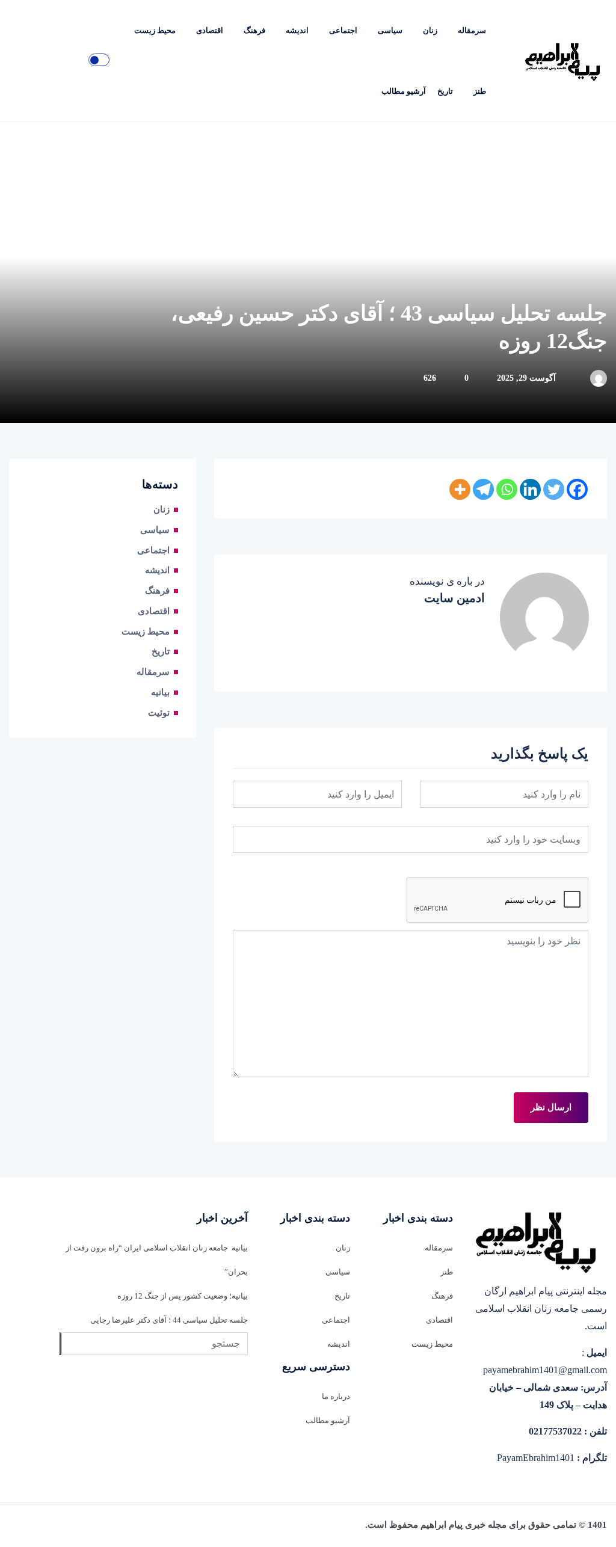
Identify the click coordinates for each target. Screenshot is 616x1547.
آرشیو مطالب (403, 91)
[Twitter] (553, 489)
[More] (459, 489)
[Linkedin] (530, 489)
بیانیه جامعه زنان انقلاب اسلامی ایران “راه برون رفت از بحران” (156, 1259)
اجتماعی (343, 30)
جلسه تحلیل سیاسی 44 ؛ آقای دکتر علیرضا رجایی (169, 1319)
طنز (479, 91)
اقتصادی (209, 30)
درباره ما (336, 1396)
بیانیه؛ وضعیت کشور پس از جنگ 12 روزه (182, 1295)
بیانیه (160, 692)
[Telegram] (483, 489)
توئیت (159, 713)
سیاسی (390, 30)
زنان (430, 30)
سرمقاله (472, 30)
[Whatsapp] (506, 489)
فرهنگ (254, 30)
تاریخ (445, 91)
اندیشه (297, 30)
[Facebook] (577, 489)
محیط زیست (155, 30)
